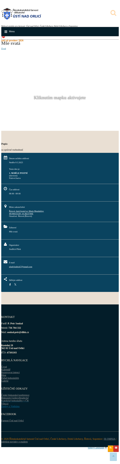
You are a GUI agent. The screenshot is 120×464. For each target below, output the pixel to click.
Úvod (3, 48)
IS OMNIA (109, 439)
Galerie (4, 381)
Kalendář (5, 369)
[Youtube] (116, 448)
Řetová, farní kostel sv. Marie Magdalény (26, 211)
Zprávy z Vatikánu (10, 406)
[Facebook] (10, 284)
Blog (3, 375)
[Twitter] (15, 284)
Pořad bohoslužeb (10, 378)
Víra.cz (4, 403)
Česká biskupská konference (15, 395)
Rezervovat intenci (10, 372)
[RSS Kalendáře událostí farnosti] (110, 448)
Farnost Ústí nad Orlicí (12, 420)
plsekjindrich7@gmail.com (20, 266)
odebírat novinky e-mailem (14, 441)
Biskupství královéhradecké (15, 398)
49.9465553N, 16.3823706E (21, 213)
